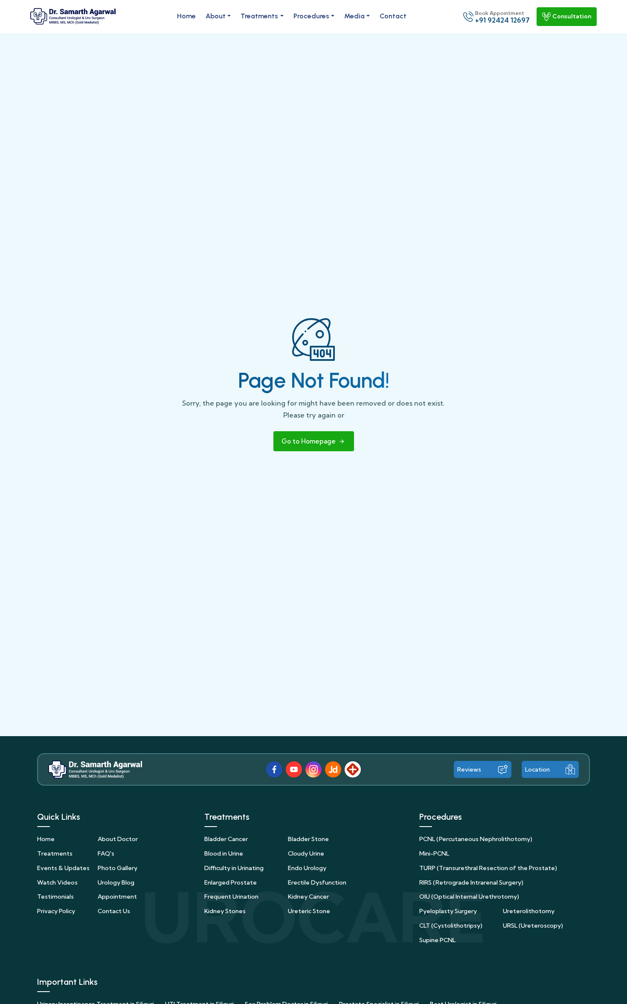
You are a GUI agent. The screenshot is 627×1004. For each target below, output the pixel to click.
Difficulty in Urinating (234, 868)
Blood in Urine (223, 853)
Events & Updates (63, 868)
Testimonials (55, 896)
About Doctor (118, 839)
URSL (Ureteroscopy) (533, 925)
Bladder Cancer (226, 839)
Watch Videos (57, 882)
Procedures (311, 16)
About (216, 16)
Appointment (117, 896)
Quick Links (58, 817)
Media (354, 16)
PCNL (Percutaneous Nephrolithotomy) (475, 839)
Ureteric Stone (309, 911)
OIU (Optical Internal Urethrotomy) (469, 896)
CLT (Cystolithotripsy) (450, 925)
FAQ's (106, 853)
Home (186, 16)
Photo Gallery (117, 868)
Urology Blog (116, 882)
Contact (393, 16)
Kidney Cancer (308, 896)
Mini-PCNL (434, 853)
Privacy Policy (56, 911)
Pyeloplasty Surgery (448, 911)
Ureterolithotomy (528, 911)
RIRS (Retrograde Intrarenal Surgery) (471, 882)
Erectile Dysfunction (317, 882)
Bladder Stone (308, 839)
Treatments (259, 16)
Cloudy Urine (306, 853)
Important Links (67, 982)
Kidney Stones (225, 911)
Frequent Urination (231, 896)
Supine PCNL (437, 940)
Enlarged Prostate (230, 882)
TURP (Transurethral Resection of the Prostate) (488, 868)
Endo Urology (307, 868)
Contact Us (114, 911)
